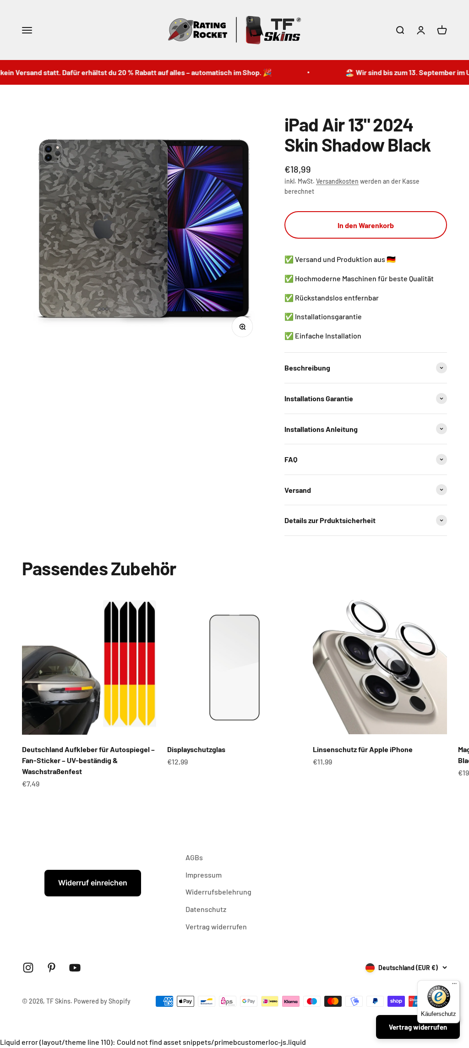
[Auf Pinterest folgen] (51, 967)
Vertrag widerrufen (216, 926)
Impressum (203, 874)
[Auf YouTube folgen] (75, 967)
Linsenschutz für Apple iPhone (363, 749)
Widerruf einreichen (92, 882)
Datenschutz (205, 909)
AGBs (194, 857)
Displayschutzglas (196, 749)
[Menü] (454, 985)
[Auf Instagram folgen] (28, 967)
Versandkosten (337, 181)
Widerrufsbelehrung (218, 891)
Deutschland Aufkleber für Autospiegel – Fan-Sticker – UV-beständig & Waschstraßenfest (88, 760)
